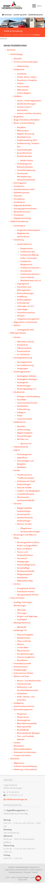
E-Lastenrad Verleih (22, 755)
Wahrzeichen (22, 90)
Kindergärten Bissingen (27, 379)
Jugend (17, 450)
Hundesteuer (19, 202)
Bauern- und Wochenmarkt (29, 680)
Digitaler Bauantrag (25, 134)
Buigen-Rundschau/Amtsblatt (26, 120)
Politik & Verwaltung (25, 35)
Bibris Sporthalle (24, 726)
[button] (37, 5)
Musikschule (22, 345)
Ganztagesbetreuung (23, 357)
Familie (17, 470)
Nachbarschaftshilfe (25, 571)
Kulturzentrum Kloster (23, 673)
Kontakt (11, 867)
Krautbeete (19, 215)
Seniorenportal (23, 514)
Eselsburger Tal (20, 630)
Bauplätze (21, 127)
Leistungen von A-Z (25, 306)
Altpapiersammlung (22, 218)
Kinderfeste (22, 693)
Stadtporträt (19, 69)
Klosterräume (23, 717)
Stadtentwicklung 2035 (27, 140)
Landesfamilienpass (25, 494)
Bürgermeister (26, 248)
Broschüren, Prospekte (27, 80)
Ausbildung (22, 296)
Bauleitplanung (23, 137)
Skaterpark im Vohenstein (25, 752)
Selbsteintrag (22, 66)
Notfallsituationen (22, 192)
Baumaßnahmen (24, 153)
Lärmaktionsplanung (26, 170)
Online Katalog (23, 429)
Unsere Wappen (24, 93)
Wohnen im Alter (24, 524)
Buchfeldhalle (23, 730)
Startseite (15, 35)
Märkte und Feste (21, 676)
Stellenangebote (24, 299)
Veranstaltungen (24, 436)
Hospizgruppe (23, 561)
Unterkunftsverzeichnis (24, 706)
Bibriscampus (23, 130)
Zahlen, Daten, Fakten (27, 77)
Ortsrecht (18, 196)
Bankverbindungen (25, 293)
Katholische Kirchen (25, 591)
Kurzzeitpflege (23, 568)
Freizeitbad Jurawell (22, 663)
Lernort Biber (23, 647)
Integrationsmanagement (28, 319)
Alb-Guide (21, 610)
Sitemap (27, 872)
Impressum (34, 867)
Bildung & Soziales (18, 333)
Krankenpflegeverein (26, 564)
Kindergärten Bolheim (26, 376)
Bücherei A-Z (26, 443)
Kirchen (17, 584)
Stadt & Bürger (16, 54)
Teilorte (20, 83)
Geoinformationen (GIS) (24, 189)
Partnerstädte (23, 86)
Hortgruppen (22, 368)
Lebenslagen (22, 309)
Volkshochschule (24, 348)
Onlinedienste (23, 303)
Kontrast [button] (8, 15)
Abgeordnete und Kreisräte (25, 322)
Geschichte (22, 74)
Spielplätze (21, 467)
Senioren (17, 503)
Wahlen (17, 325)
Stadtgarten (19, 703)
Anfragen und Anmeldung (28, 396)
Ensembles (21, 399)
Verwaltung (36, 35)
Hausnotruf (22, 558)
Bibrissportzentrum (22, 622)
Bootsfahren (22, 660)
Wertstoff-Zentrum (22, 212)
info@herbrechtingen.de (16, 799)
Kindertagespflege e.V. (26, 389)
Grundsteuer (19, 199)
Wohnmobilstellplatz (22, 749)
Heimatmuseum (21, 666)
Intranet (35, 872)
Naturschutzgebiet (25, 634)
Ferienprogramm (24, 454)
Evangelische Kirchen (26, 588)
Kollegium (21, 412)
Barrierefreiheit (22, 870)
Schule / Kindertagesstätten (29, 100)
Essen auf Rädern (24, 548)
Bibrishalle (21, 627)
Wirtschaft (14, 758)
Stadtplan (18, 96)
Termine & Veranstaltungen (26, 62)
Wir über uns (22, 439)
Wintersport (19, 746)
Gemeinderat (19, 225)
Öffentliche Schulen (25, 341)
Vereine (17, 742)
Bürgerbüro (19, 116)
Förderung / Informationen (25, 769)
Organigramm (23, 283)
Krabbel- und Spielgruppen (28, 491)
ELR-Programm (20, 183)
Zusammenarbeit (24, 419)
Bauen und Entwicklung (24, 123)
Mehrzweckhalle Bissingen (28, 733)
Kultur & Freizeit (17, 598)
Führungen (22, 613)
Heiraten (21, 315)
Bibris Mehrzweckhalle (27, 723)
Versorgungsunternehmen (25, 208)
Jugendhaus (22, 457)
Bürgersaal (21, 714)
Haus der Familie (24, 487)
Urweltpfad (22, 619)
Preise (19, 415)
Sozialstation (22, 577)
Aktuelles (18, 58)
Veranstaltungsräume (23, 709)
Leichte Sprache (20, 15)
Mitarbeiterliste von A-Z (30, 280)
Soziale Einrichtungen (26, 104)
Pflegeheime (25, 528)
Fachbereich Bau (27, 251)
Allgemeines (19, 763)
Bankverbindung (22, 867)
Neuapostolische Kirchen (28, 594)
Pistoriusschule (23, 351)
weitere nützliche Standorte (29, 113)
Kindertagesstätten (22, 371)
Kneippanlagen (20, 670)
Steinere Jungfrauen (26, 657)
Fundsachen (19, 186)
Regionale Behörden (22, 205)
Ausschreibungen (24, 150)
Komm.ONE (22, 880)
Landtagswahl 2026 (25, 329)
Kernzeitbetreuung (25, 365)
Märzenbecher (23, 650)
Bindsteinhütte (23, 638)
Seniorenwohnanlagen (30, 531)
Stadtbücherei (20, 422)
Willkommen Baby (25, 580)
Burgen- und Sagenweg (27, 616)
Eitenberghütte (23, 720)
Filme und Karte (24, 641)
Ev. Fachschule (23, 354)
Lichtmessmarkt (24, 684)
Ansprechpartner (24, 244)
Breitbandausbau (24, 156)
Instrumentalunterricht (27, 403)
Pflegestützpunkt (24, 574)
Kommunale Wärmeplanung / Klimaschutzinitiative (26, 176)
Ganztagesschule (24, 362)
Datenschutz (10, 870)
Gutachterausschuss (26, 312)
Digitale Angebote (25, 433)
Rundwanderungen (25, 654)
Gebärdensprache (35, 15)
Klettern (20, 644)
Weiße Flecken (26, 160)
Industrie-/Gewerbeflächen (25, 766)
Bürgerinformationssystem (28, 230)
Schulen (17, 337)
